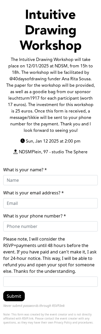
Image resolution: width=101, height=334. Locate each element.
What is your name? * (25, 170)
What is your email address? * (33, 193)
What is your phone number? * (34, 216)
